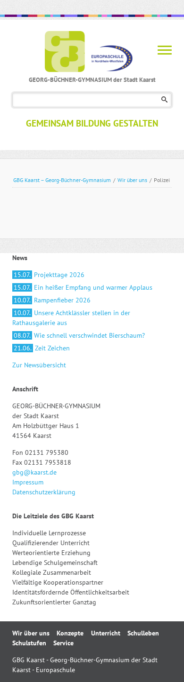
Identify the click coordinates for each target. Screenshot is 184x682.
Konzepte (70, 633)
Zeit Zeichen (42, 348)
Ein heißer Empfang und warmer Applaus (83, 287)
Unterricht (105, 633)
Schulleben (143, 633)
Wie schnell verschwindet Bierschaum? (79, 335)
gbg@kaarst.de (34, 472)
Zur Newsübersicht (39, 365)
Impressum (27, 482)
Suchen (164, 100)
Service (63, 643)
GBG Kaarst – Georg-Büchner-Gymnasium (62, 179)
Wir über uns (132, 179)
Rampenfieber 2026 (52, 300)
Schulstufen (29, 643)
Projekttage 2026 (49, 274)
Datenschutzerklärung (43, 492)
